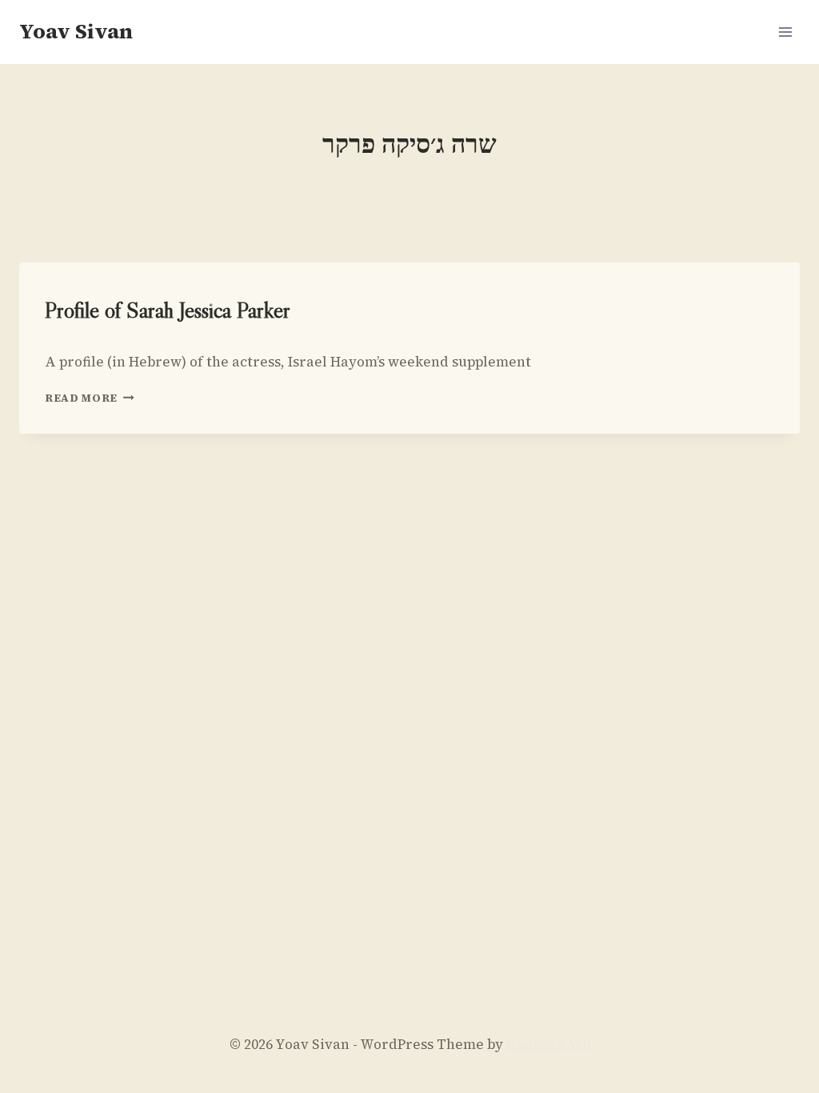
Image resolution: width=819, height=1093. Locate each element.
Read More (89, 398)
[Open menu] (785, 31)
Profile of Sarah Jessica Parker (167, 309)
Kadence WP (548, 1044)
